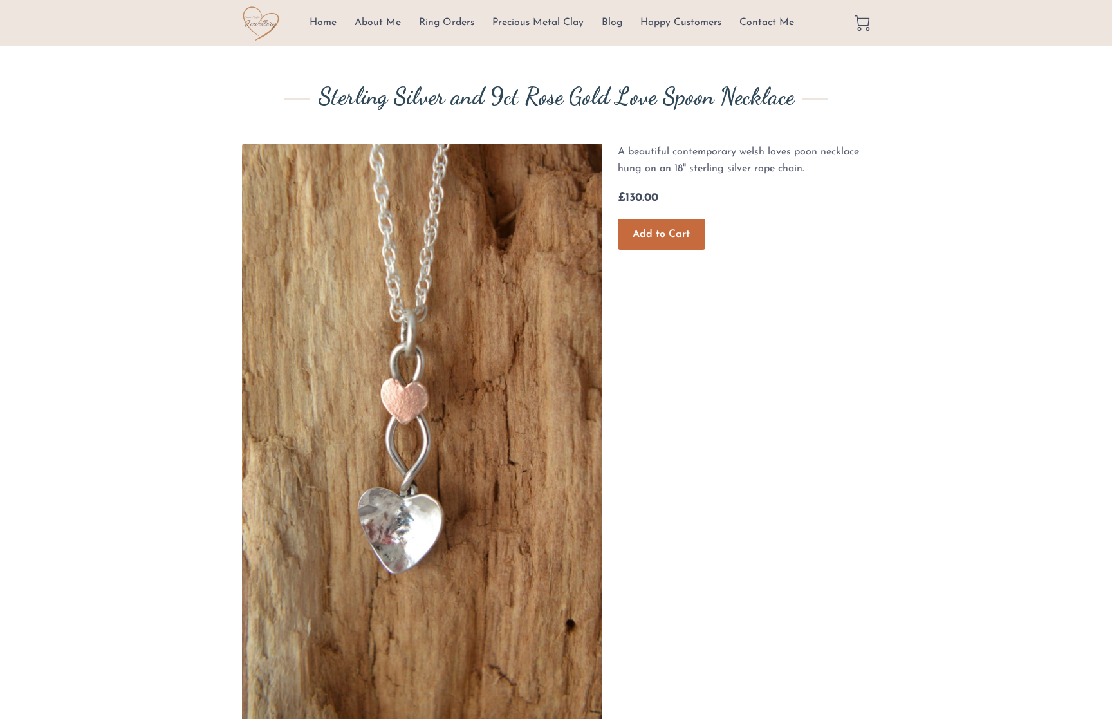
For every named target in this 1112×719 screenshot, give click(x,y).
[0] (862, 23)
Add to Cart (661, 234)
